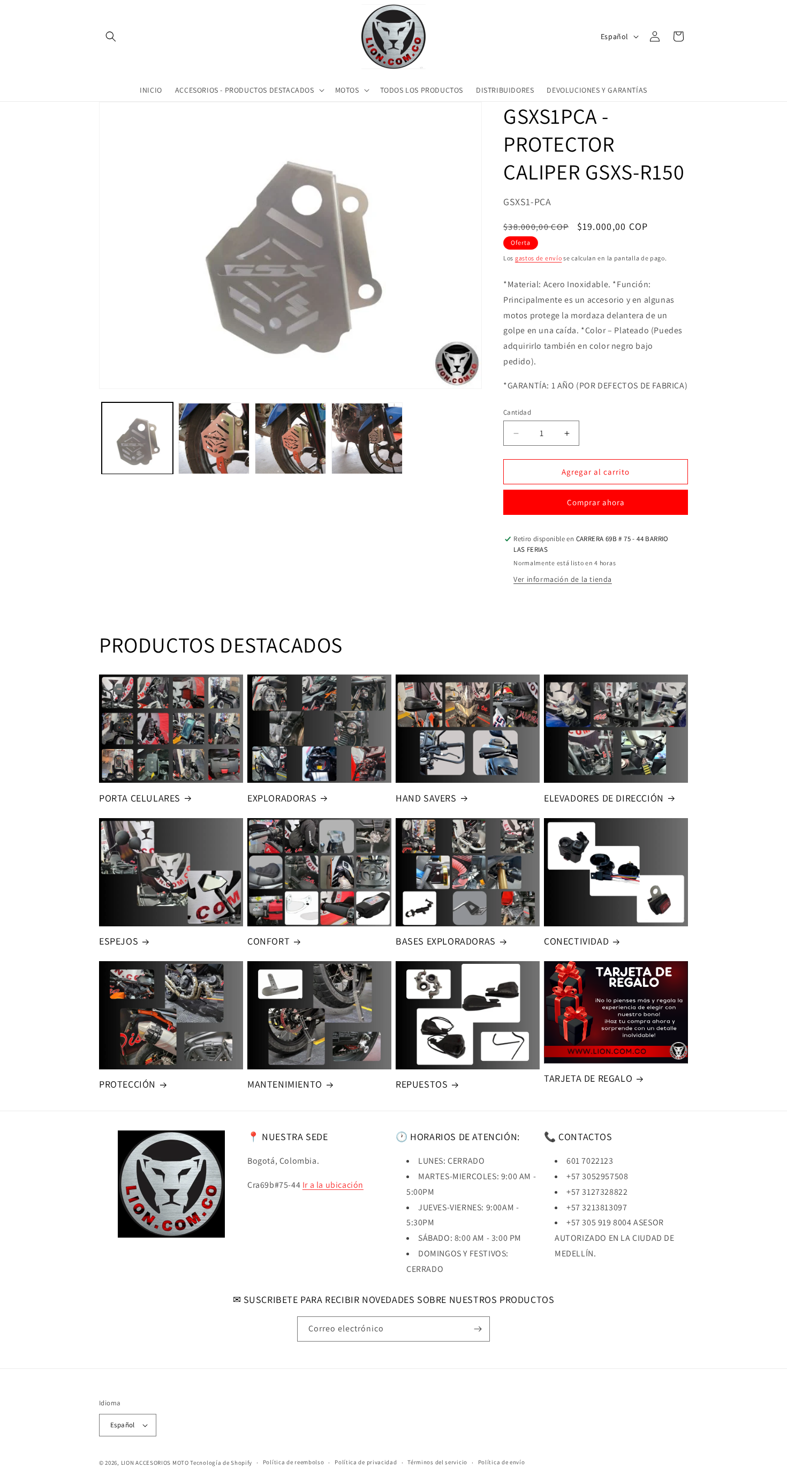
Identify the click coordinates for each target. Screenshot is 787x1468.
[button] (111, 36)
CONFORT (268, 941)
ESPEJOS (118, 941)
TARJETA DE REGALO (588, 1078)
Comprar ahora (596, 502)
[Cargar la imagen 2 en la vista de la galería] (213, 438)
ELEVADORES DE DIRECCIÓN (604, 798)
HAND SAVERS (426, 798)
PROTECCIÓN (127, 1084)
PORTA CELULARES (139, 798)
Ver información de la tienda (562, 579)
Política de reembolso (293, 1462)
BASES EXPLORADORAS (446, 941)
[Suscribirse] (477, 1329)
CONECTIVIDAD (576, 941)
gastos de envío (538, 258)
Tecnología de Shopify (221, 1462)
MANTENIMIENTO (284, 1084)
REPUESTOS (422, 1084)
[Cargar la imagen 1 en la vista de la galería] (137, 438)
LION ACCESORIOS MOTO (155, 1462)
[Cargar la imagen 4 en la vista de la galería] (367, 438)
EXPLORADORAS (281, 798)
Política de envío (501, 1462)
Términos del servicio (437, 1462)
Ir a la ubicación (333, 1184)
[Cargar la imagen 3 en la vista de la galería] (290, 438)
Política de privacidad (366, 1462)
